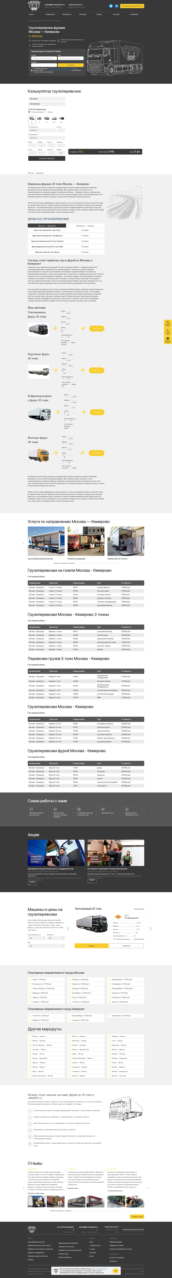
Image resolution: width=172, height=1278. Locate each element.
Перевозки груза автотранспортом (39, 1245)
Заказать (32, 883)
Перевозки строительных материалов (40, 1249)
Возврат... (60, 149)
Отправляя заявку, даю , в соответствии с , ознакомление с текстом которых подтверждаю (57, 70)
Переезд (30, 1259)
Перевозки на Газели (116, 1245)
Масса (30, 149)
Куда (59, 55)
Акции (91, 1256)
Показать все (139, 909)
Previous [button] (68, 929)
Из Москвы (113, 1261)
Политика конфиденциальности (134, 1274)
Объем (40, 149)
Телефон (34, 62)
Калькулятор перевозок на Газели (121, 1249)
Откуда (33, 55)
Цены (91, 1242)
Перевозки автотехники (66, 1246)
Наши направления (65, 1257)
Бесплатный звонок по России (132, 6)
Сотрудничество (94, 1245)
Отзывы (92, 1249)
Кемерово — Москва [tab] (85, 226)
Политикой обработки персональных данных (57, 70)
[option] (109, 928)
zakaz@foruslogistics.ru (55, 5)
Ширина (40, 142)
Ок (116, 1271)
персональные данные (98, 1269)
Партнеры (92, 1252)
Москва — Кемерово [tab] (47, 226)
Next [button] (151, 929)
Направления (40, 21)
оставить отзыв (137, 1216)
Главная (31, 21)
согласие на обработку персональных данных (61, 68)
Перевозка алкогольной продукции (70, 1250)
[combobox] (42, 130)
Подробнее (126, 946)
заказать (97, 328)
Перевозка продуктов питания (38, 1256)
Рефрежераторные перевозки (68, 1243)
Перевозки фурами (116, 1242)
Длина (30, 142)
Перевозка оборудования (36, 1252)
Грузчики (49, 149)
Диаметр (59, 142)
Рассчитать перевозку (46, 158)
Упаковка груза (63, 1254)
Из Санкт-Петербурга (117, 1257)
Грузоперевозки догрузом (36, 1242)
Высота (49, 142)
